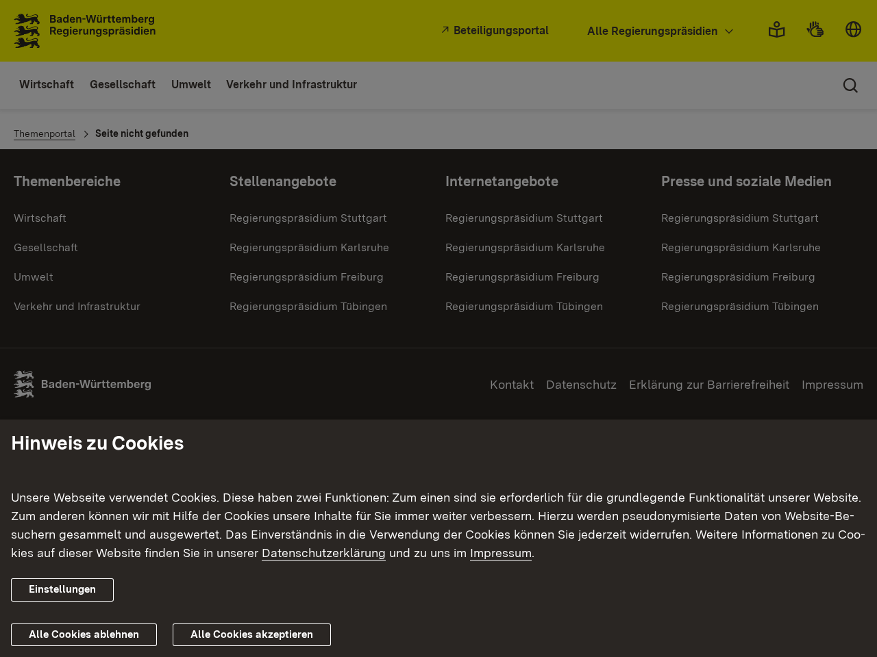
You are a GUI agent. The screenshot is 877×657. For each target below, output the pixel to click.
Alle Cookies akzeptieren (251, 634)
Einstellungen (62, 589)
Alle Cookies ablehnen (84, 634)
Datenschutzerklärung (324, 552)
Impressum (501, 552)
